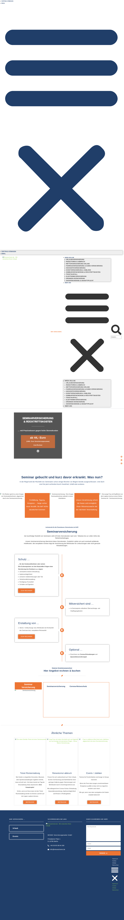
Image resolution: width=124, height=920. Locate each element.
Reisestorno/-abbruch (62, 773)
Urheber (114, 863)
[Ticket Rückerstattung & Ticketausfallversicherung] (31, 754)
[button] (61, 127)
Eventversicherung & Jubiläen (78, 270)
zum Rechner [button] (26, 590)
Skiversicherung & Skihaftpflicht (79, 280)
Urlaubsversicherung (75, 259)
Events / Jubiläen (94, 773)
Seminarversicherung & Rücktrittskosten (83, 272)
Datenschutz (115, 865)
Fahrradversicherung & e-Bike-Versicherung (84, 266)
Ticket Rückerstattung (30, 773)
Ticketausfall (72, 274)
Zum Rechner (37, 445)
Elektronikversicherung (76, 276)
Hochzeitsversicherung (75, 268)
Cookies (114, 860)
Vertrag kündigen (7, 1)
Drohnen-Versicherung (75, 278)
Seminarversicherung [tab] (56, 686)
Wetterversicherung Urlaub (78, 263)
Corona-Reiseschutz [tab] (78, 686)
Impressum (115, 858)
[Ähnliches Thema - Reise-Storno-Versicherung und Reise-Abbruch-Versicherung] (63, 754)
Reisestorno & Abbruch (75, 261)
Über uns (68, 282)
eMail (3, 3)
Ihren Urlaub (69, 257)
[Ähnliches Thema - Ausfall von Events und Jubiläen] (95, 754)
